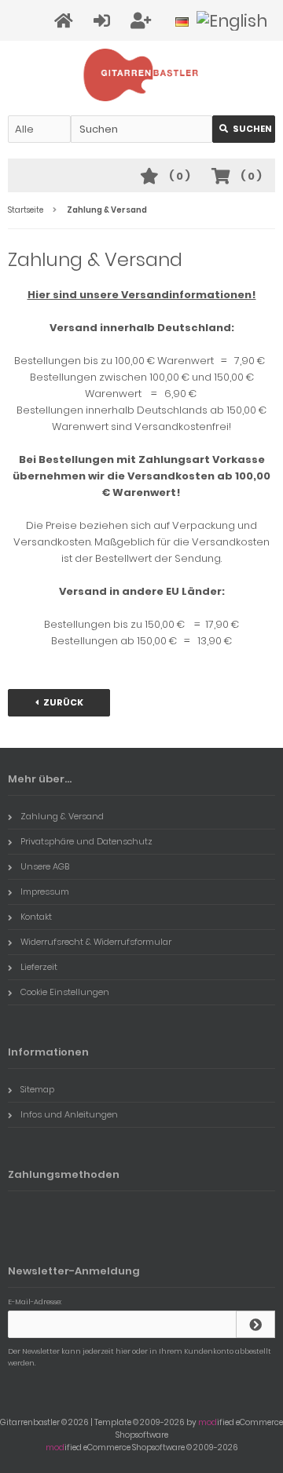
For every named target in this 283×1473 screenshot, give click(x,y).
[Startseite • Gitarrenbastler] (142, 75)
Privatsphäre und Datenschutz (86, 841)
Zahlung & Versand (62, 816)
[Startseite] (66, 20)
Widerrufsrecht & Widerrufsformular (95, 941)
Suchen (243, 129)
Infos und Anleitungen (69, 1114)
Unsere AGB (44, 866)
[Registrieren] (143, 20)
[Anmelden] (104, 20)
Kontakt (36, 916)
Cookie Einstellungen (64, 992)
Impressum (44, 891)
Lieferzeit (38, 967)
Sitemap (37, 1089)
